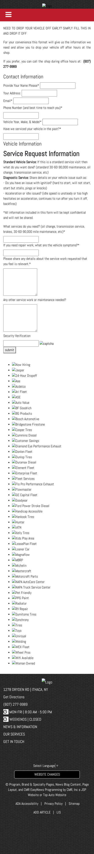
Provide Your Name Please (21, 85)
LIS (59, 812)
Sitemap (74, 803)
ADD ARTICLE (41, 812)
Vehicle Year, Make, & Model (22, 122)
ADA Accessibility (26, 803)
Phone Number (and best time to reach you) (32, 107)
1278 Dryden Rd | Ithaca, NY (25, 689)
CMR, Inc (72, 789)
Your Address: (12, 93)
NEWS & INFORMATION (20, 726)
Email (7, 100)
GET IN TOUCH (13, 741)
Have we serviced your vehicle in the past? (32, 129)
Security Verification (16, 335)
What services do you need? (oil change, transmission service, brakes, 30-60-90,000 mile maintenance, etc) (44, 229)
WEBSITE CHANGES (47, 774)
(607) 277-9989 (15, 704)
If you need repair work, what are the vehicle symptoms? (41, 245)
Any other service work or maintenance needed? (34, 300)
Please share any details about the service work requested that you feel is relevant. (45, 261)
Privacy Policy (53, 803)
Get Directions (13, 696)
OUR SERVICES (14, 734)
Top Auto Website (54, 795)
